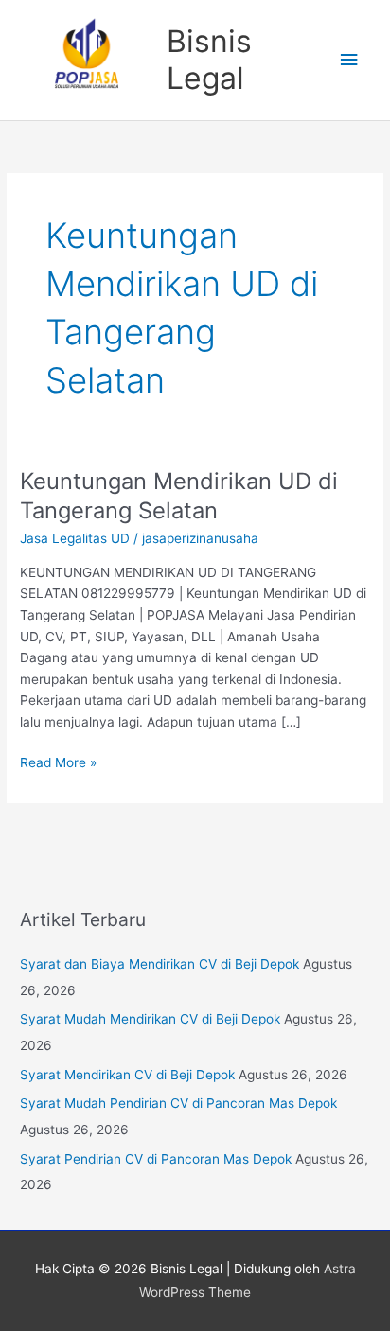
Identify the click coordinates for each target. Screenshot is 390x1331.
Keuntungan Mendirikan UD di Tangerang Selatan (179, 495)
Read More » (58, 761)
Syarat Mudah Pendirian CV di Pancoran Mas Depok (178, 1103)
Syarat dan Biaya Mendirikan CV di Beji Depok (159, 964)
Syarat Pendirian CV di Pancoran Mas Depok (156, 1158)
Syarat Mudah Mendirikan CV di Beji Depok (150, 1018)
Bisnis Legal (209, 59)
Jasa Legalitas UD (75, 538)
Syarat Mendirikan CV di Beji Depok (127, 1074)
